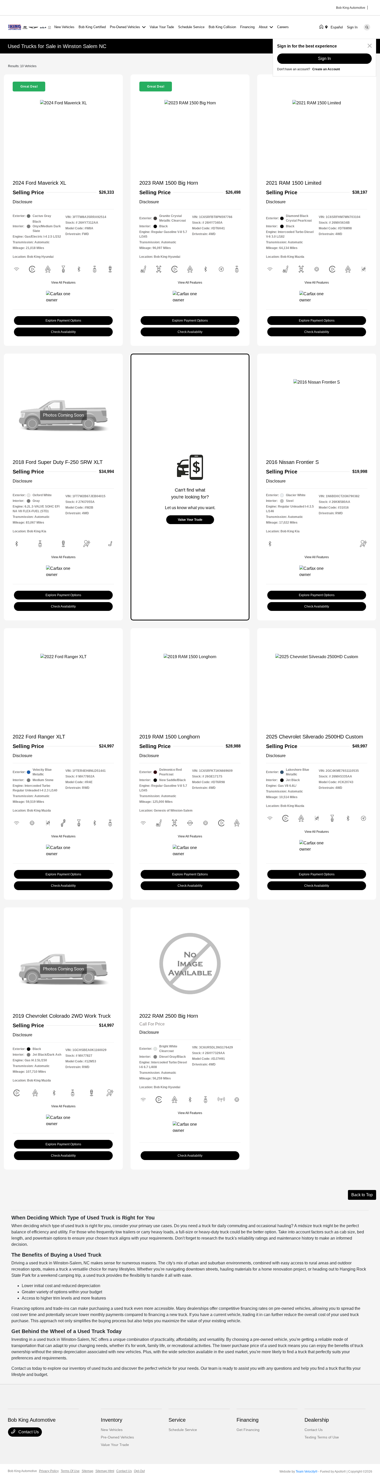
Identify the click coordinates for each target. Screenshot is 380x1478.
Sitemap (87, 1471)
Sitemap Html (104, 1471)
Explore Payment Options (63, 320)
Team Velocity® (306, 1471)
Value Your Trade (190, 520)
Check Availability (63, 332)
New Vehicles (112, 1430)
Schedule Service (183, 1430)
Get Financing (248, 1430)
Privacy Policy (49, 1471)
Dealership (317, 1420)
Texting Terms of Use (322, 1437)
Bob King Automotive (22, 1471)
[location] (327, 27)
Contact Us (28, 1432)
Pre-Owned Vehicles (117, 1437)
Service (177, 1420)
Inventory (111, 1420)
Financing (248, 1420)
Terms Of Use (70, 1471)
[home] (322, 27)
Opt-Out (139, 1471)
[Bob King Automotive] (30, 27)
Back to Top (362, 1195)
